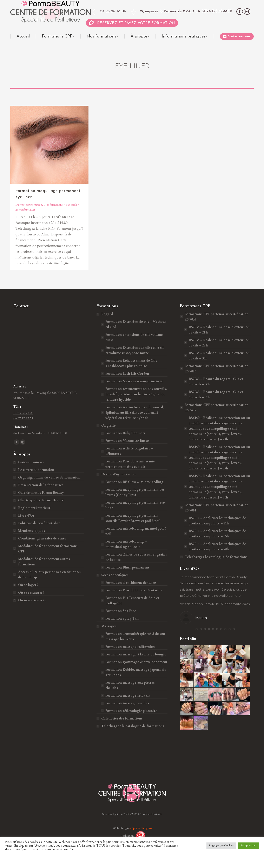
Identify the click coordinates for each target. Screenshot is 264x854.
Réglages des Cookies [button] (221, 845)
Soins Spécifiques (114, 575)
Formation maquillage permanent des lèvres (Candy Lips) (135, 492)
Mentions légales (31, 531)
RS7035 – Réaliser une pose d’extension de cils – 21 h (219, 330)
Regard (107, 314)
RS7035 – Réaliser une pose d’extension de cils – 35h (219, 356)
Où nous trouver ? (32, 600)
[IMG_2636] (187, 695)
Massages (109, 626)
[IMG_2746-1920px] (201, 666)
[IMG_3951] (215, 709)
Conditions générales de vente (42, 538)
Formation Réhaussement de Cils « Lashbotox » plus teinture (131, 363)
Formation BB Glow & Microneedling (134, 482)
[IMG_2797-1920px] (229, 666)
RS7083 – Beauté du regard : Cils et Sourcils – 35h (216, 382)
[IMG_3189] (201, 695)
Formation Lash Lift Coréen (127, 373)
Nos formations (53, 205)
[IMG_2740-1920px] (187, 666)
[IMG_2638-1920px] (187, 652)
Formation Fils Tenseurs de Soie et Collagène (132, 601)
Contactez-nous (31, 462)
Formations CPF (217, 317)
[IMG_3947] (243, 695)
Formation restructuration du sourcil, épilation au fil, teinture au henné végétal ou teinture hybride (134, 412)
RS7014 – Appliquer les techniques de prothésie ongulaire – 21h (217, 521)
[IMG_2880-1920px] (243, 680)
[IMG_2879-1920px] (229, 680)
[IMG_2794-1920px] (215, 652)
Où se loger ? (28, 585)
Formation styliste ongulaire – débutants (129, 451)
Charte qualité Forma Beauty (41, 500)
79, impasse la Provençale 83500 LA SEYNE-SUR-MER (185, 11)
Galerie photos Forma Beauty (41, 492)
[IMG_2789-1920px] (229, 652)
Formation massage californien (130, 647)
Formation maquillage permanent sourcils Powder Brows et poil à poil (132, 518)
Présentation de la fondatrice (41, 485)
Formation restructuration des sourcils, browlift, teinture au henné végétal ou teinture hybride (136, 394)
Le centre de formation (36, 470)
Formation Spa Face (120, 611)
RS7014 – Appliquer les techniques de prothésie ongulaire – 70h (217, 547)
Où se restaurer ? (31, 592)
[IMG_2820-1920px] (201, 680)
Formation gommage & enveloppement (136, 662)
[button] (197, 629)
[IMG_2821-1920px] (215, 680)
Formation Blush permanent (127, 567)
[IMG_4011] (201, 723)
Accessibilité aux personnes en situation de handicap (49, 575)
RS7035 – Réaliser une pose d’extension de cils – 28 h (219, 343)
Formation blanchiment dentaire (130, 582)
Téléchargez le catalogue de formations (132, 726)
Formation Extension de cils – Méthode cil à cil (135, 324)
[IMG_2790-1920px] (215, 666)
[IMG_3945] (229, 695)
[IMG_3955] (229, 709)
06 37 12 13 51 (23, 418)
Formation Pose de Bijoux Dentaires (134, 590)
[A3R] (139, 836)
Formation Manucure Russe (127, 441)
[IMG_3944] (215, 695)
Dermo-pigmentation (28, 205)
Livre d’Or (26, 515)
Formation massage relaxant (128, 695)
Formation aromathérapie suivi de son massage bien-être (135, 636)
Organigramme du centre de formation (49, 477)
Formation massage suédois (127, 703)
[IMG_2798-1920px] (243, 666)
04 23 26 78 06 (113, 11)
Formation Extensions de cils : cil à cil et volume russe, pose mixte (134, 350)
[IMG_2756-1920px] (243, 652)
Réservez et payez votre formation (136, 23)
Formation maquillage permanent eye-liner (135, 505)
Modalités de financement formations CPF (48, 549)
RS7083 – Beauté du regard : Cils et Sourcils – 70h (216, 395)
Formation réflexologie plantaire (131, 711)
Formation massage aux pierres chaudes (130, 685)
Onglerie (108, 425)
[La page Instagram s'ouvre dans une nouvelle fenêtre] (247, 11)
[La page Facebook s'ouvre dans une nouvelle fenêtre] (239, 11)
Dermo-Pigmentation (118, 474)
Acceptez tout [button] (248, 845)
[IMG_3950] (201, 709)
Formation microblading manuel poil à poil (135, 531)
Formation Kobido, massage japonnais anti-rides (135, 672)
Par (71, 205)
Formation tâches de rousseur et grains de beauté (136, 557)
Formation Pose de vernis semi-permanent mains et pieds (130, 464)
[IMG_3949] (187, 709)
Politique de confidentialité (39, 523)
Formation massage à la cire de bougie (135, 654)
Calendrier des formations (122, 718)
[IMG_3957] (243, 709)
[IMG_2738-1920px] (201, 652)
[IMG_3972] (187, 723)
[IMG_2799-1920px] (187, 680)
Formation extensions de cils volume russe (134, 337)
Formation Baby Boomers (125, 433)
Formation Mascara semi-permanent (134, 381)
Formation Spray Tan (122, 618)
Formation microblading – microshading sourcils (126, 544)
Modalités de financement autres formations (44, 562)
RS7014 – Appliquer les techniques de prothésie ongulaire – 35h (217, 534)
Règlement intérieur (34, 508)
